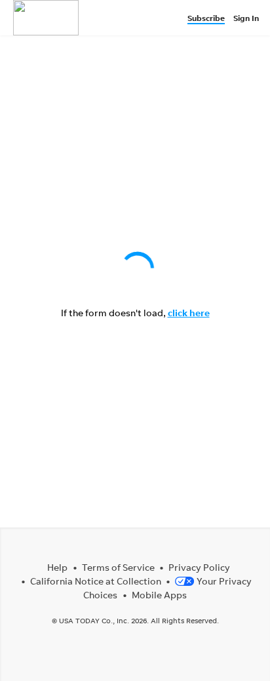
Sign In (246, 18)
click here (189, 312)
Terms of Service (118, 567)
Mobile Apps (159, 594)
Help (57, 567)
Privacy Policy (199, 567)
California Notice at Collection (95, 581)
